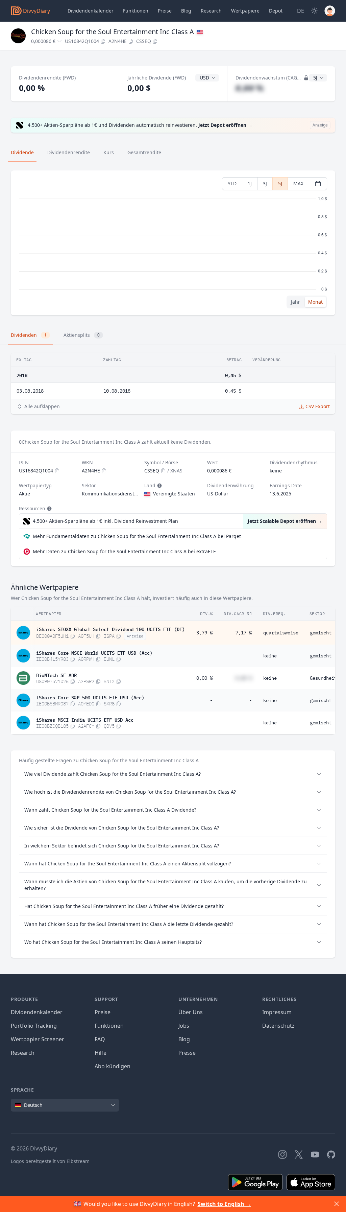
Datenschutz (278, 1025)
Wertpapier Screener (37, 1039)
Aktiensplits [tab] (82, 335)
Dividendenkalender (91, 10)
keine (270, 656)
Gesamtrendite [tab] (144, 152)
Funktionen (135, 10)
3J (265, 183)
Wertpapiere (245, 10)
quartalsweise (280, 633)
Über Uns (190, 1012)
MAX (298, 183)
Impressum (277, 1012)
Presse (187, 1052)
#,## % (250, 87)
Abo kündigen (112, 1066)
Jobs (183, 1025)
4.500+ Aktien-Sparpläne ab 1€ (105, 521)
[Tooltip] (158, 485)
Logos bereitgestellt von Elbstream (50, 1161)
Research (22, 1052)
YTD (232, 183)
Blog (184, 1039)
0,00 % (204, 678)
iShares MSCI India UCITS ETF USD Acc (84, 719)
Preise (165, 10)
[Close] (336, 1204)
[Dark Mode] (314, 11)
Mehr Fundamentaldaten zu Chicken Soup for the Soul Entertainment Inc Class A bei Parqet (137, 536)
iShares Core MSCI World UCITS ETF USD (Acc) (94, 652)
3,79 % (204, 633)
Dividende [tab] (22, 152)
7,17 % (244, 633)
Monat (315, 302)
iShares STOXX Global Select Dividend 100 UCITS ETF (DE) (110, 628)
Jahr (295, 302)
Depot (275, 10)
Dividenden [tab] (29, 335)
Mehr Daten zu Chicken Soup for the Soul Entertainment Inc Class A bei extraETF (124, 551)
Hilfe (100, 1052)
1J (250, 183)
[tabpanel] (173, 243)
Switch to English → (224, 1204)
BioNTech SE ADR (56, 674)
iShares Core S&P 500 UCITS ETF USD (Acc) (90, 697)
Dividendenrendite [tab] (68, 152)
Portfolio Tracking (34, 1025)
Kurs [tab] (108, 152)
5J (280, 183)
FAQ (100, 1039)
